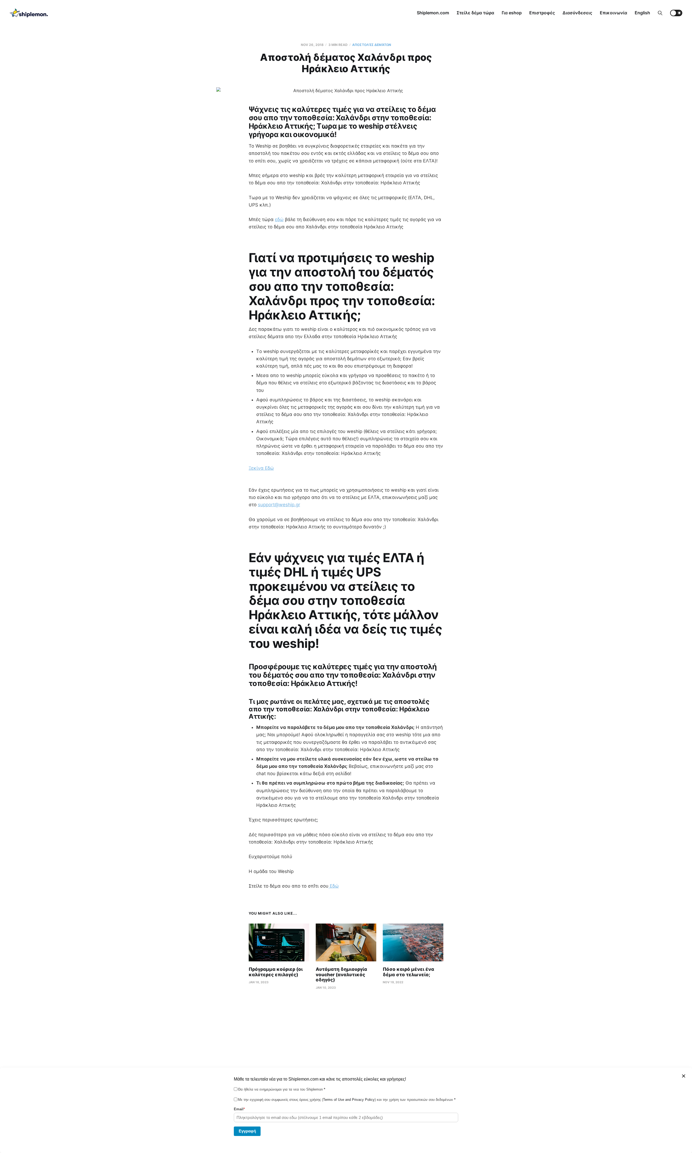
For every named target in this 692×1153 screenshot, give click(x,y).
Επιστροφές (542, 12)
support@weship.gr (279, 504)
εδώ (279, 219)
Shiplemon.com (433, 12)
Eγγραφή (247, 1130)
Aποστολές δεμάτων (371, 45)
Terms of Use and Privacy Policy (349, 1100)
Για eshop (512, 12)
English (642, 12)
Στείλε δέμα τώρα (475, 12)
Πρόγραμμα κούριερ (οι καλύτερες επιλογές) (276, 972)
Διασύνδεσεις (577, 12)
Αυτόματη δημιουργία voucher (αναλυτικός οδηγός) (341, 974)
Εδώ (333, 886)
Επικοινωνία (613, 12)
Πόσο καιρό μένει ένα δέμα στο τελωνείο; (408, 972)
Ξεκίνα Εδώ (261, 468)
